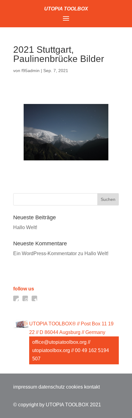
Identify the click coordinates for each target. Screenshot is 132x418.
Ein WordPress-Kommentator (45, 253)
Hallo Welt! (25, 227)
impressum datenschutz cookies (48, 386)
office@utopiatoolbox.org (59, 342)
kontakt (92, 386)
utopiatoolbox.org (51, 350)
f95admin (30, 70)
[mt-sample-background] (66, 158)
